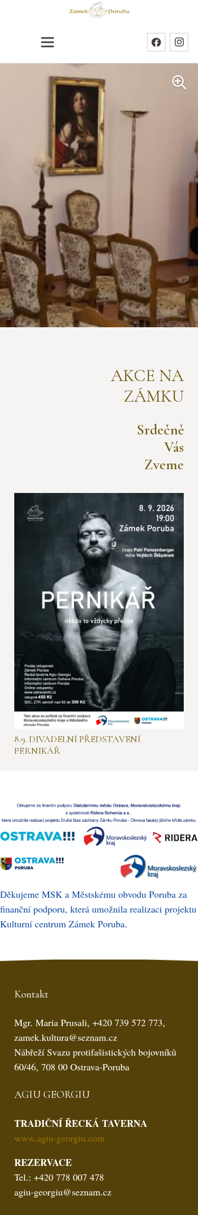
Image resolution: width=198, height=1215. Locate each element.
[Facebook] (156, 42)
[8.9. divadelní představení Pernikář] (99, 500)
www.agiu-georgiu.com (59, 1138)
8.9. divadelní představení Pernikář (77, 744)
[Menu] (47, 42)
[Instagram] (178, 42)
